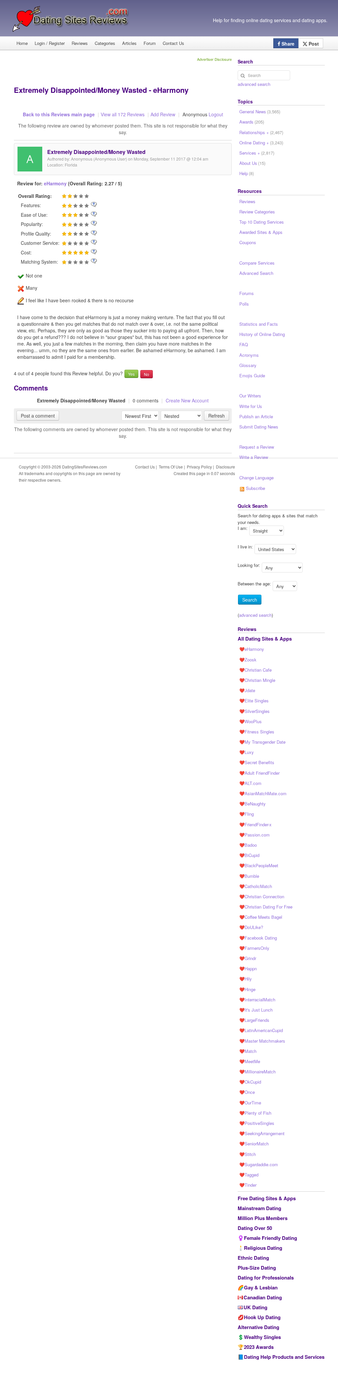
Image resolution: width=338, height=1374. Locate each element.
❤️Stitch (247, 1154)
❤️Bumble (249, 876)
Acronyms (249, 355)
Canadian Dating (263, 1297)
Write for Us (250, 406)
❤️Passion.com (254, 835)
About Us (252, 163)
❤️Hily (245, 979)
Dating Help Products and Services (284, 1356)
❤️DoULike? (251, 927)
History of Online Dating (262, 334)
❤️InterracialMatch (257, 999)
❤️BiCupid (249, 855)
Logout (216, 114)
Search (249, 599)
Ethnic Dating (253, 1257)
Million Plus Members (262, 1218)
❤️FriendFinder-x (255, 824)
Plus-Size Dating (257, 1267)
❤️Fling (246, 814)
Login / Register (50, 43)
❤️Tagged (248, 1174)
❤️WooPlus (250, 721)
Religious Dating (263, 1247)
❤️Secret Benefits (256, 762)
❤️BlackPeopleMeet (258, 865)
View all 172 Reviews (123, 114)
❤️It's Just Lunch (256, 1010)
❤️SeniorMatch (254, 1143)
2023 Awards (259, 1347)
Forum (150, 43)
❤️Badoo (248, 845)
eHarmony (55, 183)
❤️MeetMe (249, 1061)
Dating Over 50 (255, 1228)
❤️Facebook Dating (258, 938)
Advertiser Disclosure (214, 59)
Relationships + (261, 132)
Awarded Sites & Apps (261, 232)
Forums (246, 293)
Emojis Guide (252, 375)
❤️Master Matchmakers (262, 1041)
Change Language (256, 477)
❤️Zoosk (247, 659)
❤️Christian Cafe (255, 670)
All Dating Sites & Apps (265, 638)
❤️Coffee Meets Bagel (260, 917)
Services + (256, 153)
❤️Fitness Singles (256, 731)
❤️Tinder (247, 1185)
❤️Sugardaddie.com (258, 1164)
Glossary (247, 365)
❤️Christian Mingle (257, 680)
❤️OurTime (250, 1102)
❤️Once (247, 1092)
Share (287, 43)
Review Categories (257, 211)
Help (246, 173)
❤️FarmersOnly (254, 948)
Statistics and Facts (258, 324)
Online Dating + (261, 142)
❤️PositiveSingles (256, 1123)
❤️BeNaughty (252, 803)
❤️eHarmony (251, 649)
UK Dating (255, 1307)
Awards (251, 122)
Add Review (163, 114)
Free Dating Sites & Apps (267, 1198)
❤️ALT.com (250, 783)
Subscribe (255, 488)
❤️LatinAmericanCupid (261, 1030)
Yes (131, 374)
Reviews (80, 43)
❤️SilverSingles (254, 711)
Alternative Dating (258, 1327)
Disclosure (225, 466)
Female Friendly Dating (270, 1238)
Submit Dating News (258, 427)
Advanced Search (256, 273)
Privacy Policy (199, 466)
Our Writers (250, 395)
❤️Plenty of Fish (255, 1113)
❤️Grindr (247, 958)
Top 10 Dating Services (261, 222)
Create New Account (187, 400)
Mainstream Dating (259, 1208)
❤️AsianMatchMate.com (263, 793)
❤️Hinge (247, 989)
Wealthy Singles (262, 1337)
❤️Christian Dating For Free (265, 907)
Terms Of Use (171, 466)
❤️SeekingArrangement (262, 1133)
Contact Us (173, 43)
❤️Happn (248, 968)
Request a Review (256, 447)
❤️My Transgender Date (262, 742)
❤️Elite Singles (254, 700)
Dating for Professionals (266, 1277)
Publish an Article (256, 416)
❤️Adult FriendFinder (259, 773)
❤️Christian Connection (261, 896)
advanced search (254, 84)
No (146, 374)
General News (259, 111)
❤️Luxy (246, 752)
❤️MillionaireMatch (257, 1071)
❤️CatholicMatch (255, 886)
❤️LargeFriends (254, 1020)
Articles (129, 43)
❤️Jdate (247, 690)
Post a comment (38, 415)
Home (22, 43)
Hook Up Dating (262, 1317)
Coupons (247, 242)
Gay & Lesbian (261, 1287)
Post (313, 43)
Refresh (216, 415)
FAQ (243, 344)
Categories (105, 43)
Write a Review (253, 457)
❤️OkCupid (250, 1082)
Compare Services (257, 263)
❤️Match (247, 1051)
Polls (244, 304)
